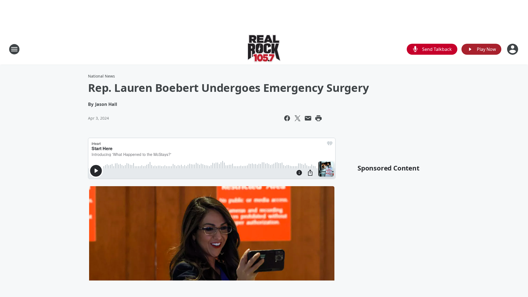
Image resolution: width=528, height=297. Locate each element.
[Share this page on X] (297, 118)
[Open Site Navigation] (14, 49)
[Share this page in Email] (308, 118)
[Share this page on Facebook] (287, 118)
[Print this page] (318, 118)
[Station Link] (264, 49)
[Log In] (513, 49)
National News (101, 76)
